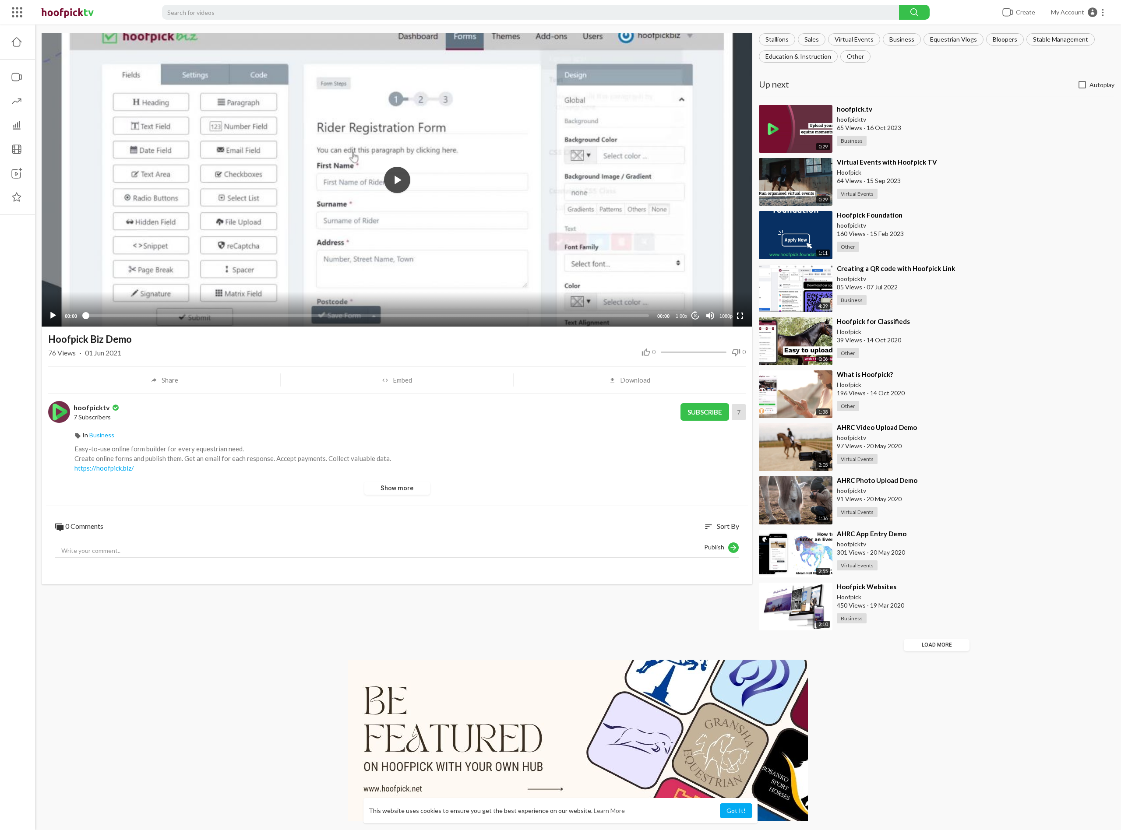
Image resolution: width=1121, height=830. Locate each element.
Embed (402, 380)
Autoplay (1101, 84)
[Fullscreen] (740, 315)
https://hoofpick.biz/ (104, 468)
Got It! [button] (736, 810)
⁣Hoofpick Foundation (869, 215)
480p (723, 294)
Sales (811, 39)
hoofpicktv (92, 407)
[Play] (53, 315)
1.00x (681, 316)
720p (723, 281)
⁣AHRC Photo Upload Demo (877, 480)
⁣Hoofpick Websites (866, 587)
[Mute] (710, 315)
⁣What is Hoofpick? (865, 374)
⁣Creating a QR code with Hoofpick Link (896, 268)
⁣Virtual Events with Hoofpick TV (887, 162)
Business (901, 39)
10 (695, 316)
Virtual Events (854, 39)
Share (170, 380)
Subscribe (704, 412)
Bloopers (1005, 39)
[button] (1078, 12)
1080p (726, 316)
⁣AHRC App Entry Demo (871, 534)
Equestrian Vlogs (953, 39)
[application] (397, 180)
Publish (716, 546)
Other (855, 56)
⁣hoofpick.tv (854, 109)
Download (635, 380)
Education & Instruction (798, 56)
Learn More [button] (609, 810)
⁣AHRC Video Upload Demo (877, 427)
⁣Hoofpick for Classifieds (873, 321)
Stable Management (1060, 39)
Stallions (777, 39)
